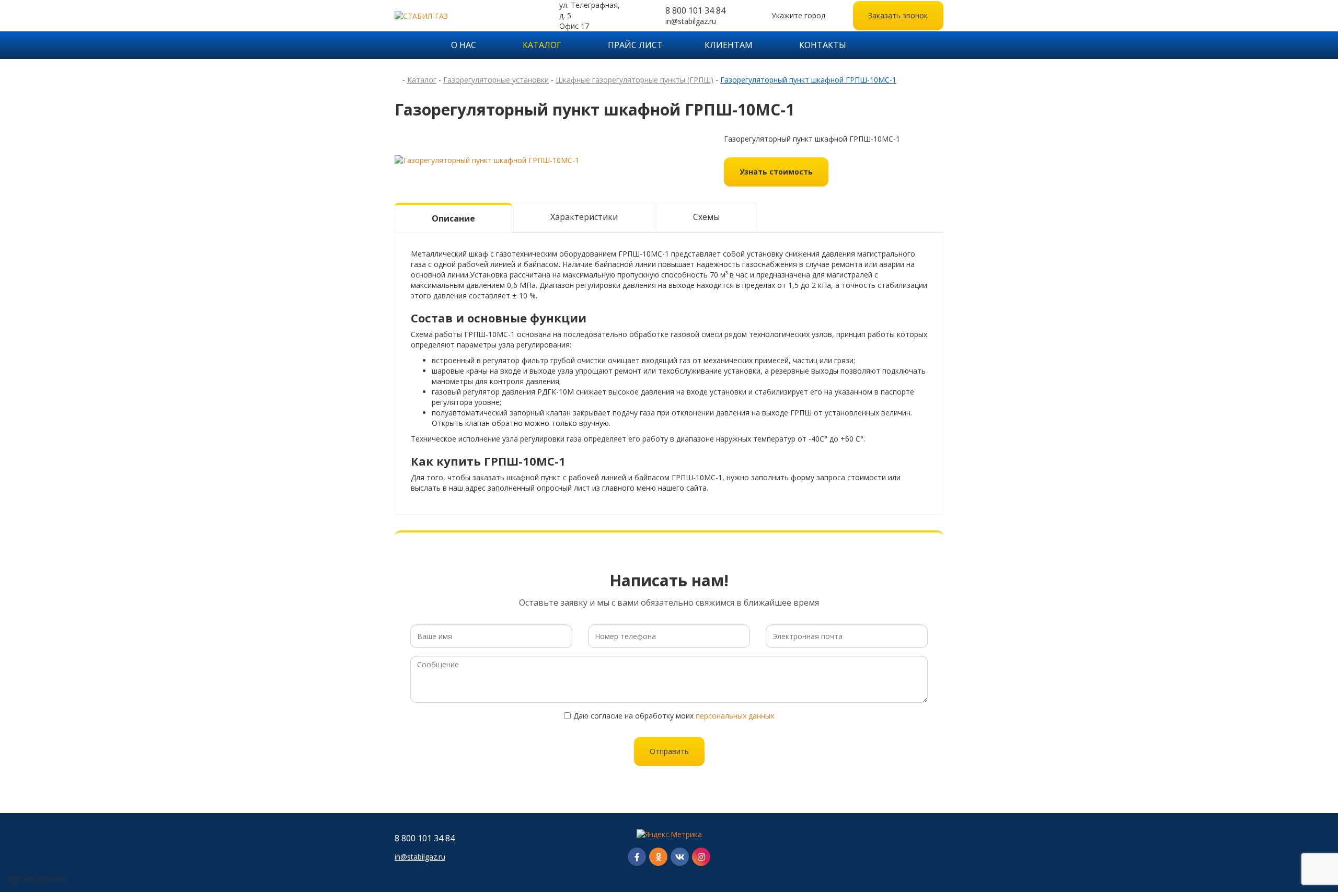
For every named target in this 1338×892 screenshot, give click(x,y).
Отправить (669, 751)
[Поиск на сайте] (936, 45)
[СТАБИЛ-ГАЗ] (457, 15)
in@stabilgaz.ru (690, 21)
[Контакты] (939, 847)
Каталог (542, 45)
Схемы (706, 217)
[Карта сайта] (892, 45)
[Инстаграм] (701, 857)
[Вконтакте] (680, 857)
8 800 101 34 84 (695, 10)
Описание (453, 218)
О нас (463, 45)
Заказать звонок (898, 15)
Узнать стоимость (776, 172)
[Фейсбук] (637, 857)
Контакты (822, 45)
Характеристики (584, 217)
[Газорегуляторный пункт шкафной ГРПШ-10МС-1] (487, 160)
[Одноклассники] (658, 857)
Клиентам (729, 45)
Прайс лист (635, 45)
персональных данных (735, 716)
